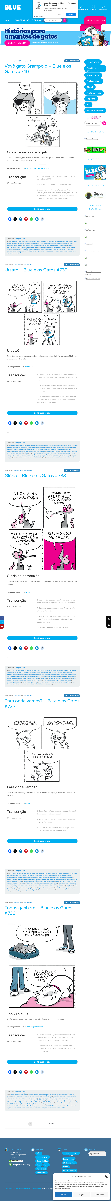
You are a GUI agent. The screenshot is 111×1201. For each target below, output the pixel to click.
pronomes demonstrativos (65, 1104)
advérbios (21, 873)
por (19, 887)
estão (53, 672)
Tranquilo (54, 1106)
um (47, 457)
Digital (90, 87)
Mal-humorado (10, 249)
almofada (41, 1094)
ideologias (53, 449)
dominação (26, 672)
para (30, 453)
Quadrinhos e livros (93, 69)
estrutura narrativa (12, 245)
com (47, 445)
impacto (64, 676)
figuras (75, 879)
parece (33, 453)
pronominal (10, 1106)
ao (28, 670)
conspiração (60, 670)
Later (59, 14)
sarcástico (34, 455)
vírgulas (63, 1108)
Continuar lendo (47, 209)
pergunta (37, 249)
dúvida (69, 445)
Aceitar (63, 1195)
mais (19, 885)
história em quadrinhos (60, 245)
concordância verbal (12, 877)
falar (52, 674)
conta (50, 241)
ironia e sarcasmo (50, 451)
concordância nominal (65, 875)
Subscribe (71, 14)
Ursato (64, 457)
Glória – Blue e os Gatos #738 (35, 476)
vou (54, 684)
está (22, 447)
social (26, 251)
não (65, 678)
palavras (26, 453)
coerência (21, 875)
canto (16, 875)
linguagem (64, 247)
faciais (54, 447)
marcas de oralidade (30, 885)
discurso (9, 243)
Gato (32, 245)
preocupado (68, 680)
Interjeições (51, 1102)
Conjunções (21, 877)
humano (28, 1102)
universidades (56, 251)
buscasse (12, 875)
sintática (72, 887)
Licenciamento (43, 1157)
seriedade (51, 455)
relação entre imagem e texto (29, 682)
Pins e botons (93, 75)
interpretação (21, 247)
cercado (28, 241)
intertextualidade (43, 883)
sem (14, 251)
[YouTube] (2, 626)
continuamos (46, 877)
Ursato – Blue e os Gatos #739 (36, 270)
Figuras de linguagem (12, 881)
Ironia (43, 451)
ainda (45, 873)
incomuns (68, 449)
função (28, 881)
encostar (49, 243)
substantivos (67, 455)
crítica (70, 670)
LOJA (6, 20)
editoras (27, 243)
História (52, 245)
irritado (40, 247)
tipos (35, 251)
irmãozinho (58, 1102)
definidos (56, 877)
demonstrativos (11, 1098)
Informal (15, 247)
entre (14, 447)
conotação (53, 670)
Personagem (39, 453)
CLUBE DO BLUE (22, 20)
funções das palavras (49, 881)
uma (49, 457)
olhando (9, 680)
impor (63, 449)
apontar (31, 670)
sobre (58, 455)
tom (41, 457)
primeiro (52, 249)
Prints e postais (94, 93)
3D (88, 104)
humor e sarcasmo (51, 676)
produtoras (58, 249)
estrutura (70, 243)
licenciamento (57, 247)
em (31, 1098)
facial (48, 674)
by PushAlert (39, 16)
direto (75, 241)
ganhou (62, 1100)
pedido (33, 249)
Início (39, 1153)
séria (46, 455)
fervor (54, 674)
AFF (11, 241)
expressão (42, 447)
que (14, 455)
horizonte (15, 883)
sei (38, 455)
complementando (47, 875)
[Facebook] (2, 618)
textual (31, 457)
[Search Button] (65, 20)
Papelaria (91, 99)
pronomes (64, 249)
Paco (29, 249)
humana (23, 1102)
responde (23, 455)
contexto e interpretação (35, 877)
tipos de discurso (30, 684)
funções (41, 881)
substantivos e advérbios (23, 889)
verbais (13, 891)
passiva (71, 885)
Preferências (99, 1195)
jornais (47, 247)
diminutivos (19, 1098)
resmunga (9, 251)
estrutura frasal (40, 879)
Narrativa (17, 249)
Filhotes (19, 245)
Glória (18, 676)
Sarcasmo (28, 455)
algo (26, 670)
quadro (57, 887)
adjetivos (13, 445)
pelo (75, 885)
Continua (51, 445)
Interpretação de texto (31, 247)
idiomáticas (38, 1102)
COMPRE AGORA (17, 43)
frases (23, 245)
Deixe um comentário (72, 61)
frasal (24, 881)
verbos (73, 457)
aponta (33, 445)
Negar (81, 1195)
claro (44, 445)
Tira (47, 251)
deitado (69, 1096)
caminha (9, 1096)
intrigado (50, 883)
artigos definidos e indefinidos (65, 873)
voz (22, 891)
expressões (49, 447)
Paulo (28, 1104)
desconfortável (69, 241)
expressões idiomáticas (39, 1100)
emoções (14, 879)
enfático (54, 243)
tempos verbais (41, 1106)
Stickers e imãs (93, 81)
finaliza (62, 447)
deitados (73, 1096)
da (15, 672)
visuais (16, 253)
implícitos (59, 449)
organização (14, 680)
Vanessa (50, 1108)
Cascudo (28, 367)
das (51, 877)
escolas (65, 243)
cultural (12, 672)
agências (14, 241)
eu (38, 447)
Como (40, 875)
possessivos (42, 1104)
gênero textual (15, 449)
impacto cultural (71, 676)
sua (14, 684)
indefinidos (28, 883)
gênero (8, 449)
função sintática (34, 881)
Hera (35, 168)
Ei (29, 243)
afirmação (19, 445)
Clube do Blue (42, 1161)
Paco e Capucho (44, 168)
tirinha (50, 251)
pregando (62, 680)
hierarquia (21, 449)
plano (42, 249)
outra (19, 1104)
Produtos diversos (95, 110)
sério (73, 682)
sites (22, 251)
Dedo (57, 445)
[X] (2, 622)
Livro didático (71, 247)
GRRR (44, 245)
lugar (15, 885)
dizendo (22, 243)
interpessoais (10, 451)
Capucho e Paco (37, 1027)
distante (65, 877)
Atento (75, 873)
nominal (45, 885)
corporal (66, 670)
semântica (18, 251)
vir (19, 891)
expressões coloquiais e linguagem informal (35, 674)
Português (18, 239)
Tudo (44, 457)
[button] (107, 1176)
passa (67, 885)
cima (46, 670)
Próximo (51, 1124)
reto (39, 682)
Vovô (19, 253)
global (15, 676)
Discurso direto (15, 243)
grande (22, 676)
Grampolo (29, 168)
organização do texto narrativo (26, 680)
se (62, 887)
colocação (19, 1096)
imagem (59, 676)
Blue (34, 367)
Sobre (39, 1165)
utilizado (68, 457)
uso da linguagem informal (67, 251)
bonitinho (66, 1094)
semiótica (42, 455)
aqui (52, 873)
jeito (43, 247)
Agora (28, 445)
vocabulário (10, 459)
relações (18, 455)
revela (42, 682)
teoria (21, 684)
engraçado (60, 243)
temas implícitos (21, 457)
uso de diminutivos (18, 1108)
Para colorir (41, 1169)
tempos (36, 889)
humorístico (47, 449)
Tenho (17, 684)
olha (17, 453)
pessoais (9, 887)
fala (47, 1100)
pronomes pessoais (43, 887)
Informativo (41, 1172)
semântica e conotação (62, 682)
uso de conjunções (63, 889)
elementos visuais (42, 243)
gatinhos (28, 245)
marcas (23, 885)
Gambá (62, 674)
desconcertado (63, 445)
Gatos (35, 245)
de (55, 445)
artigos (55, 873)
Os (22, 453)
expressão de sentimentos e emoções (60, 879)
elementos (34, 243)
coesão (36, 875)
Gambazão (68, 674)
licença (51, 247)
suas (62, 455)
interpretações (38, 451)
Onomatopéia (24, 249)
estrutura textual (33, 447)
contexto (54, 241)
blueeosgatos (28, 61)
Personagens (46, 453)
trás (47, 889)
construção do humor (42, 241)
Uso (57, 889)
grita (26, 676)
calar (35, 670)
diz (22, 672)
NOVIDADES (93, 62)
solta (29, 251)
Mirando (41, 885)
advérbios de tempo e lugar (31, 873)
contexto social (61, 241)
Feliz (49, 1100)
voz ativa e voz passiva (29, 891)
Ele (37, 672)
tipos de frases (41, 251)
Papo (38, 680)
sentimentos (66, 887)
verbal (17, 891)
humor (71, 245)
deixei (61, 877)
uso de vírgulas (43, 1108)
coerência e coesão (29, 875)
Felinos (58, 447)
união (52, 457)
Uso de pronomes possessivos (31, 1108)
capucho (24, 241)
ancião (19, 241)
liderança (74, 451)
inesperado (10, 247)
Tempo (32, 889)
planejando (53, 453)
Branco (28, 1027)
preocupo (22, 887)
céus (43, 670)
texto (32, 251)
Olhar (20, 453)
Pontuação (47, 249)
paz (32, 1104)
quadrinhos (70, 249)
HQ (68, 245)
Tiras (23, 239)
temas (14, 457)
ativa (8, 875)
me (62, 678)
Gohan (27, 803)
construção (34, 241)
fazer (71, 879)
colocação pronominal (28, 1096)
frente (58, 674)
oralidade (54, 885)
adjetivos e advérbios (21, 1094)
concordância (55, 875)
